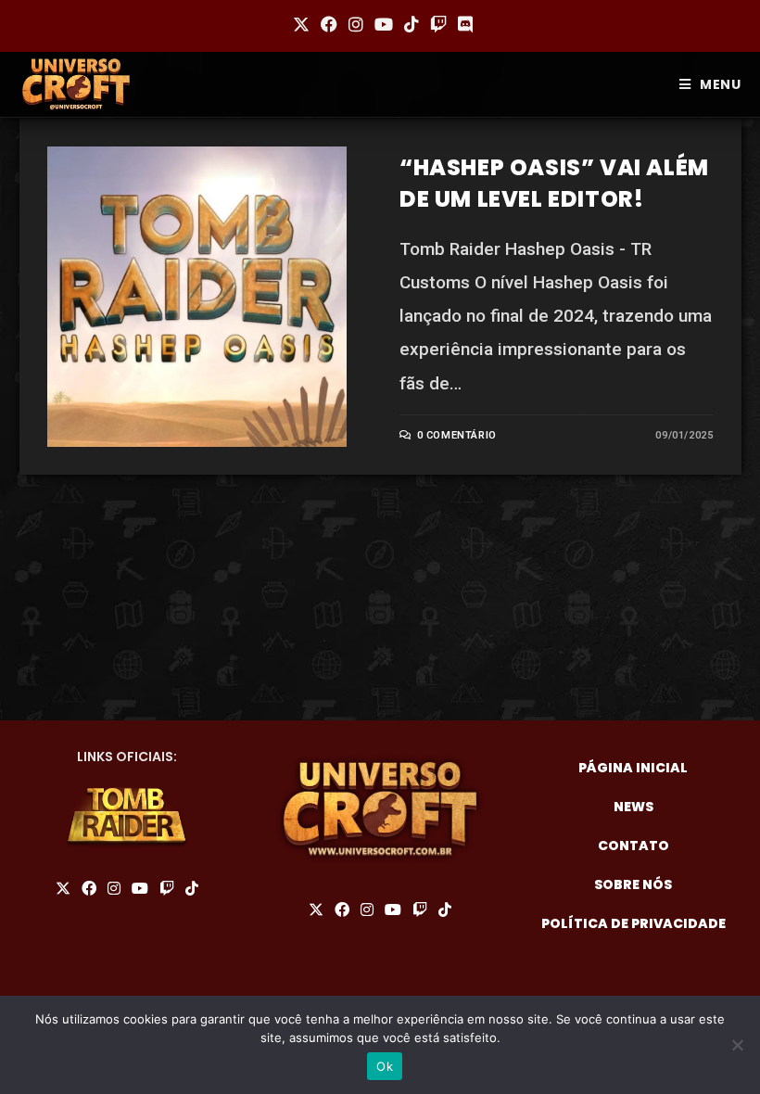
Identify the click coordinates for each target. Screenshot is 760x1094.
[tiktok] (191, 889)
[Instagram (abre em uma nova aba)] (356, 24)
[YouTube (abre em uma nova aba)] (384, 24)
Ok (384, 1066)
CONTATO (633, 845)
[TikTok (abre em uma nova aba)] (411, 24)
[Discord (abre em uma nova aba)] (462, 24)
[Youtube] (140, 889)
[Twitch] (166, 889)
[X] (63, 889)
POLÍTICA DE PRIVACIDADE (633, 923)
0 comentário (457, 435)
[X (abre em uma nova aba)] (301, 25)
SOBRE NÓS (633, 884)
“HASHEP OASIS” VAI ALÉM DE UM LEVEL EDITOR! (554, 183)
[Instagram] (114, 889)
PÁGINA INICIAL (633, 767)
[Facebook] (89, 889)
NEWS (633, 806)
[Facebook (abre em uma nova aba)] (329, 24)
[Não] (737, 1045)
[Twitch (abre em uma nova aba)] (438, 24)
